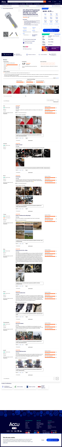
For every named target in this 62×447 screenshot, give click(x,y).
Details (34, 39)
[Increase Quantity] (44, 27)
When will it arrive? (57, 34)
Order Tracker (27, 422)
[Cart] (59, 1)
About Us (26, 426)
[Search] (44, 2)
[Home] (14, 424)
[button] (19, 10)
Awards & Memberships (40, 423)
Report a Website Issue (40, 424)
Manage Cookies (39, 426)
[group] (11, 20)
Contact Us (49, 428)
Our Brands (38, 425)
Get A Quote (50, 44)
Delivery (26, 423)
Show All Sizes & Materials (8, 8)
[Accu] (4, 1)
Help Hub (26, 425)
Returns (26, 424)
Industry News (39, 422)
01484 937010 (58, 3)
